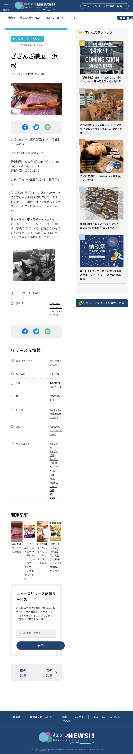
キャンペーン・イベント (27, 39)
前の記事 (23, 672)
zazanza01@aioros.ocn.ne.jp (55, 413)
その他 (66, 721)
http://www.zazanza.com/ (56, 430)
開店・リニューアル (55, 17)
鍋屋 (53, 498)
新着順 (11, 17)
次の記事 (49, 672)
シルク (54, 467)
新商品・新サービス (30, 17)
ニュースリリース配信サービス (105, 303)
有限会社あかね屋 (34, 74)
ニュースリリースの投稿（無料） (104, 6)
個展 (53, 478)
